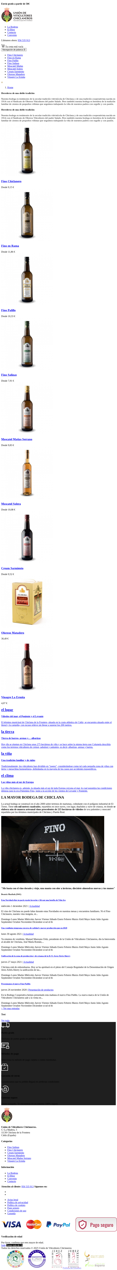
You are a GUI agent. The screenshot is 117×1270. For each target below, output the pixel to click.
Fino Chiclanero (11, 181)
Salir (3, 1245)
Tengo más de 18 (14, 1245)
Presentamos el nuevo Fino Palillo (15, 984)
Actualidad (34, 906)
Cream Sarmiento (12, 568)
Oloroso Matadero (12, 632)
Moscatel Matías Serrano (19, 1158)
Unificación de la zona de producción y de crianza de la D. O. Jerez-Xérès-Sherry (35, 956)
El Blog (11, 29)
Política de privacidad (17, 1202)
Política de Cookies (72, 1268)
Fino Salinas (9, 374)
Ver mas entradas (10, 1008)
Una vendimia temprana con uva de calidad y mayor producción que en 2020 (34, 928)
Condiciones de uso (16, 1210)
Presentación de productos (40, 989)
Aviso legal (12, 1199)
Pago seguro (13, 1208)
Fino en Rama (10, 245)
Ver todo (5, 1020)
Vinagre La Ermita (13, 697)
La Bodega (12, 27)
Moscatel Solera (11, 503)
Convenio (12, 35)
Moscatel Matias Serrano (16, 439)
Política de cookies (16, 1205)
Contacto (11, 32)
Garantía (11, 1213)
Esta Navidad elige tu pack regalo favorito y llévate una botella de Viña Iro (33, 900)
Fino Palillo (8, 310)
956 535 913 (24, 40)
